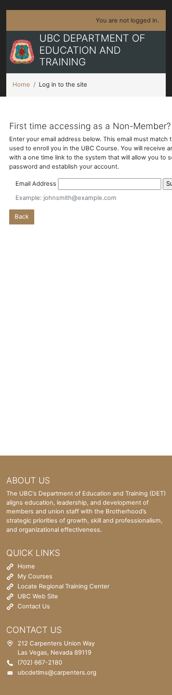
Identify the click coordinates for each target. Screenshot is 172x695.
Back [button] (22, 216)
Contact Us (34, 606)
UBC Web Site (38, 596)
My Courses (35, 576)
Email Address (35, 183)
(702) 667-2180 (40, 662)
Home (21, 84)
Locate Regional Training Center (63, 586)
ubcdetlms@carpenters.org (57, 672)
